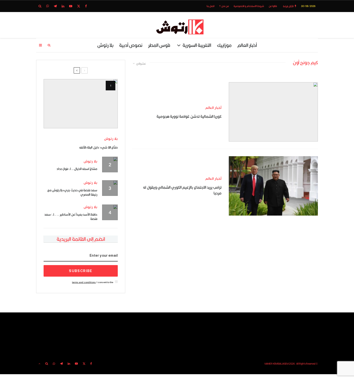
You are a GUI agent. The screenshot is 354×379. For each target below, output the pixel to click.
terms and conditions (84, 282)
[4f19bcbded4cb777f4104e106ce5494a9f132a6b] (273, 112)
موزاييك (224, 45)
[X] (79, 6)
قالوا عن (273, 6)
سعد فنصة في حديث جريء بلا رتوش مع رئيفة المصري (72, 192)
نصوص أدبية (130, 45)
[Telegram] (55, 6)
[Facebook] (86, 6)
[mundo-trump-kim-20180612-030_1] (273, 186)
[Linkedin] (63, 6)
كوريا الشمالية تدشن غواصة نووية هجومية (189, 116)
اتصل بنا (210, 6)
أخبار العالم (247, 45)
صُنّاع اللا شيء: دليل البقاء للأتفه (98, 147)
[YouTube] (71, 6)
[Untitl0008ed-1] (81, 103)
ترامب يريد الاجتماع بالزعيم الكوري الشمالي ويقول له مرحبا (182, 190)
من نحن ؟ (224, 6)
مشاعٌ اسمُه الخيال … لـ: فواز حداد (77, 169)
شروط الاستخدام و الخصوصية (249, 6)
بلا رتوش (105, 45)
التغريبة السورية (197, 45)
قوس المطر (159, 45)
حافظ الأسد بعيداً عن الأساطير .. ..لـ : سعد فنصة (70, 216)
